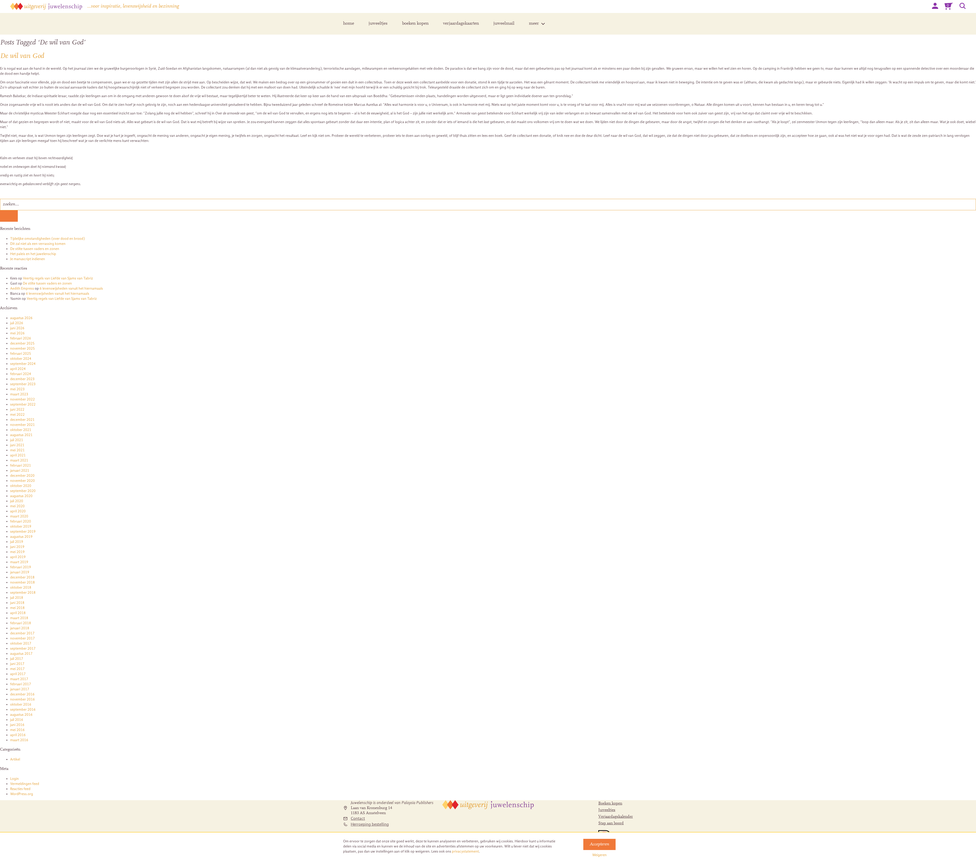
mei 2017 (17, 669)
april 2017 (18, 674)
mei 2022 (17, 414)
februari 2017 (20, 684)
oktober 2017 (20, 643)
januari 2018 (19, 628)
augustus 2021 (21, 435)
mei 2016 (17, 730)
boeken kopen (415, 23)
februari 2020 (20, 521)
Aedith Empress (22, 288)
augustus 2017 (21, 653)
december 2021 (22, 420)
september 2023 (23, 384)
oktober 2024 (20, 358)
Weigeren (599, 855)
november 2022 (22, 399)
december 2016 (22, 694)
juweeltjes (378, 23)
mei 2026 (17, 333)
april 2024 (18, 369)
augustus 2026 (21, 318)
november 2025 (22, 348)
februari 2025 (20, 353)
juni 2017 (17, 664)
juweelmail (503, 23)
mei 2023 (17, 389)
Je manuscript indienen (27, 259)
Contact (358, 818)
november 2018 (22, 582)
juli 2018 (16, 597)
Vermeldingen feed (24, 784)
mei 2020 (17, 506)
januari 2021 (19, 470)
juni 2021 (17, 445)
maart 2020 (19, 516)
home (348, 23)
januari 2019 (19, 572)
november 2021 (22, 425)
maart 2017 (19, 679)
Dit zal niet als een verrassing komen (38, 244)
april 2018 (18, 613)
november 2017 (22, 638)
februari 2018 (20, 623)
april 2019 (18, 557)
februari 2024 (20, 374)
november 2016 (22, 699)
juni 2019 (17, 547)
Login (14, 779)
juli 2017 (16, 659)
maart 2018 (19, 618)
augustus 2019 (21, 536)
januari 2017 (19, 689)
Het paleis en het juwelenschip (33, 254)
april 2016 (18, 735)
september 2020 (23, 491)
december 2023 (22, 379)
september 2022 (23, 404)
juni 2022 (17, 409)
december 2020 (22, 475)
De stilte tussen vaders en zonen (34, 249)
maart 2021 (19, 460)
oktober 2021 (20, 430)
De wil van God (22, 56)
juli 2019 (16, 542)
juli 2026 (16, 323)
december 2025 (22, 343)
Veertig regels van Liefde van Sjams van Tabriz (58, 278)
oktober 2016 (20, 704)
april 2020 (18, 511)
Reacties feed (20, 789)
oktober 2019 (20, 526)
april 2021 (18, 455)
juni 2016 (17, 725)
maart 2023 (19, 394)
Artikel (15, 759)
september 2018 (23, 592)
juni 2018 (17, 603)
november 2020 (22, 481)
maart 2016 (19, 740)
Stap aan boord (611, 823)
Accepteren (599, 844)
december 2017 (22, 633)
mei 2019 (17, 552)
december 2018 (22, 577)
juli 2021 (16, 440)
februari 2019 (20, 567)
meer (534, 23)
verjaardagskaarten (461, 23)
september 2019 (23, 531)
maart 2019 (19, 562)
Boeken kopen (610, 803)
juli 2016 (16, 720)
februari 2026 (20, 338)
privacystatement (465, 851)
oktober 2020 (20, 486)
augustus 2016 (21, 714)
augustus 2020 (21, 496)
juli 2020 (16, 501)
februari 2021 (20, 465)
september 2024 (23, 364)
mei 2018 (17, 608)
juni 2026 (17, 328)
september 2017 (23, 648)
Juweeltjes (606, 810)
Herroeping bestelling (370, 824)
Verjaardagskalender (615, 817)
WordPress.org (21, 794)
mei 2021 (17, 450)
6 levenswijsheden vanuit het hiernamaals (71, 288)
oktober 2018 (20, 587)
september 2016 (23, 709)
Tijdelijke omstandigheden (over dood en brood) (47, 238)
